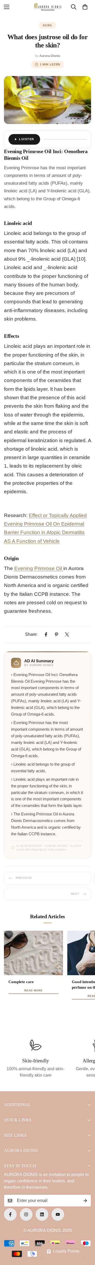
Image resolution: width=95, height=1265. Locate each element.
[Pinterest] (56, 634)
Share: (31, 634)
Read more (33, 990)
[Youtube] (57, 1214)
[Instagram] (26, 1214)
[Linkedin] (42, 1214)
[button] (85, 7)
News (47, 25)
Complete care (21, 982)
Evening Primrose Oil (38, 568)
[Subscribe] (85, 1201)
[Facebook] (46, 634)
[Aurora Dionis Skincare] (47, 7)
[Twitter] (67, 634)
